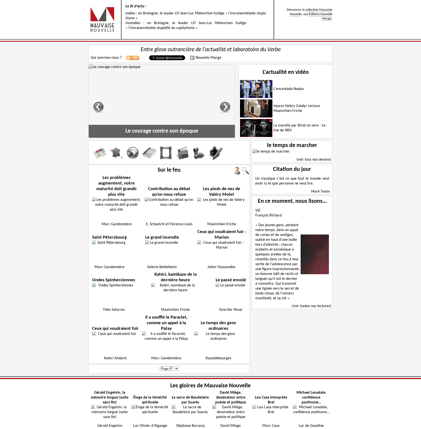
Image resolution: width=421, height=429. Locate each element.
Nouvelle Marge (208, 58)
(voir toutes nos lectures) (311, 306)
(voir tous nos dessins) (314, 160)
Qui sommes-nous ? (106, 58)
